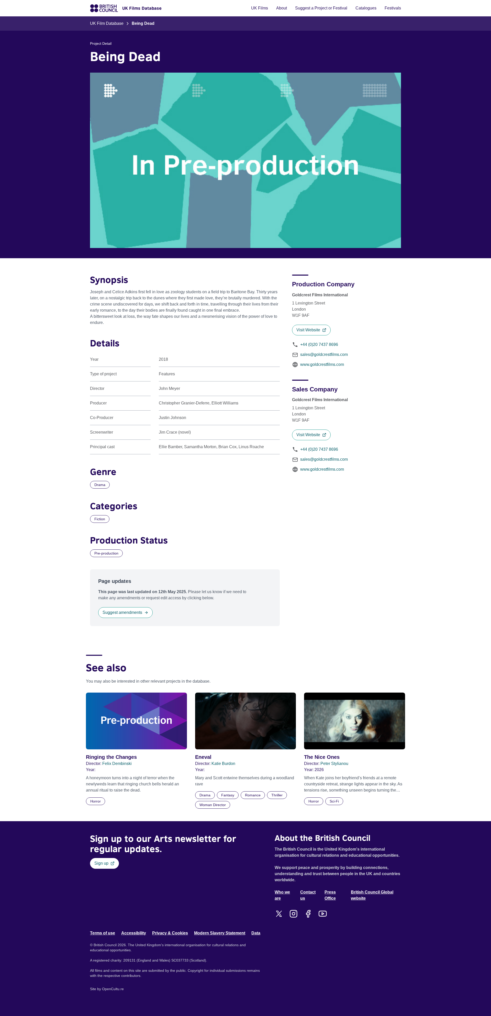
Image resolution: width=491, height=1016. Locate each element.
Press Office (330, 895)
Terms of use (102, 933)
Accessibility (133, 933)
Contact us (308, 895)
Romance (253, 795)
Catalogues (365, 8)
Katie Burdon (223, 763)
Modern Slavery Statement (219, 933)
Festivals (393, 8)
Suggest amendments (122, 612)
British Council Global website (372, 895)
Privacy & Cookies (170, 933)
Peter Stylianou (334, 763)
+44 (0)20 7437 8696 (319, 344)
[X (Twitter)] (279, 914)
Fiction (99, 519)
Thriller (277, 795)
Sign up (101, 863)
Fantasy (227, 795)
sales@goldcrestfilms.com (324, 354)
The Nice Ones (322, 757)
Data (255, 933)
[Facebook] (308, 914)
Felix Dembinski (117, 763)
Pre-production (106, 553)
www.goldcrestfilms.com (322, 364)
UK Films (259, 8)
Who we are (282, 895)
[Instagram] (293, 914)
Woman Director (212, 805)
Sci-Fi (334, 801)
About (281, 8)
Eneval (203, 757)
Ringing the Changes (111, 757)
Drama (99, 485)
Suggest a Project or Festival (321, 8)
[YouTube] (322, 914)
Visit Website (308, 330)
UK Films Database (142, 8)
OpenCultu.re (113, 989)
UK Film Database (107, 23)
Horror (95, 801)
